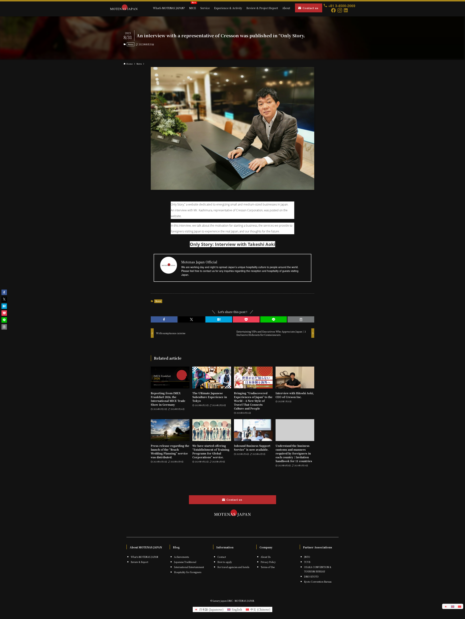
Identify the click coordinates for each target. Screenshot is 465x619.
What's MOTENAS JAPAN (144, 556)
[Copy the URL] (301, 319)
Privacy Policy (268, 561)
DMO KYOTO (311, 576)
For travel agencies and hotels (233, 567)
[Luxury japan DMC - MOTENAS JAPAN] (123, 8)
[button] (164, 319)
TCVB (307, 561)
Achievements (181, 556)
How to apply (224, 561)
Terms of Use (268, 567)
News (130, 44)
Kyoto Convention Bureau (317, 581)
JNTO (307, 556)
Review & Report (139, 561)
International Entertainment (189, 567)
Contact (221, 556)
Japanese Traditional (185, 561)
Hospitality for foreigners (187, 572)
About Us (265, 556)
